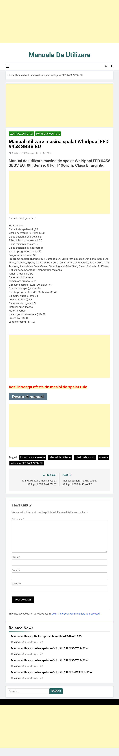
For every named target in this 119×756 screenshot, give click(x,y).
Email (16, 570)
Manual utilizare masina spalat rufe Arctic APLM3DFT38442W (49, 660)
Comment (18, 519)
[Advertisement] (59, 21)
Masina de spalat (84, 457)
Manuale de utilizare (59, 55)
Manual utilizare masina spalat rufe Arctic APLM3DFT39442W (49, 648)
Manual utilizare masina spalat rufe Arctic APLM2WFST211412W (51, 672)
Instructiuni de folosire (32, 457)
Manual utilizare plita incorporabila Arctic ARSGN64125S (46, 636)
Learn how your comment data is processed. (76, 613)
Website (16, 583)
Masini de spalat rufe (48, 133)
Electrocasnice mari (21, 133)
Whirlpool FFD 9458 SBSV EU (27, 463)
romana (103, 457)
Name (16, 557)
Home (11, 75)
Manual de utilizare (60, 457)
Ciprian (15, 153)
